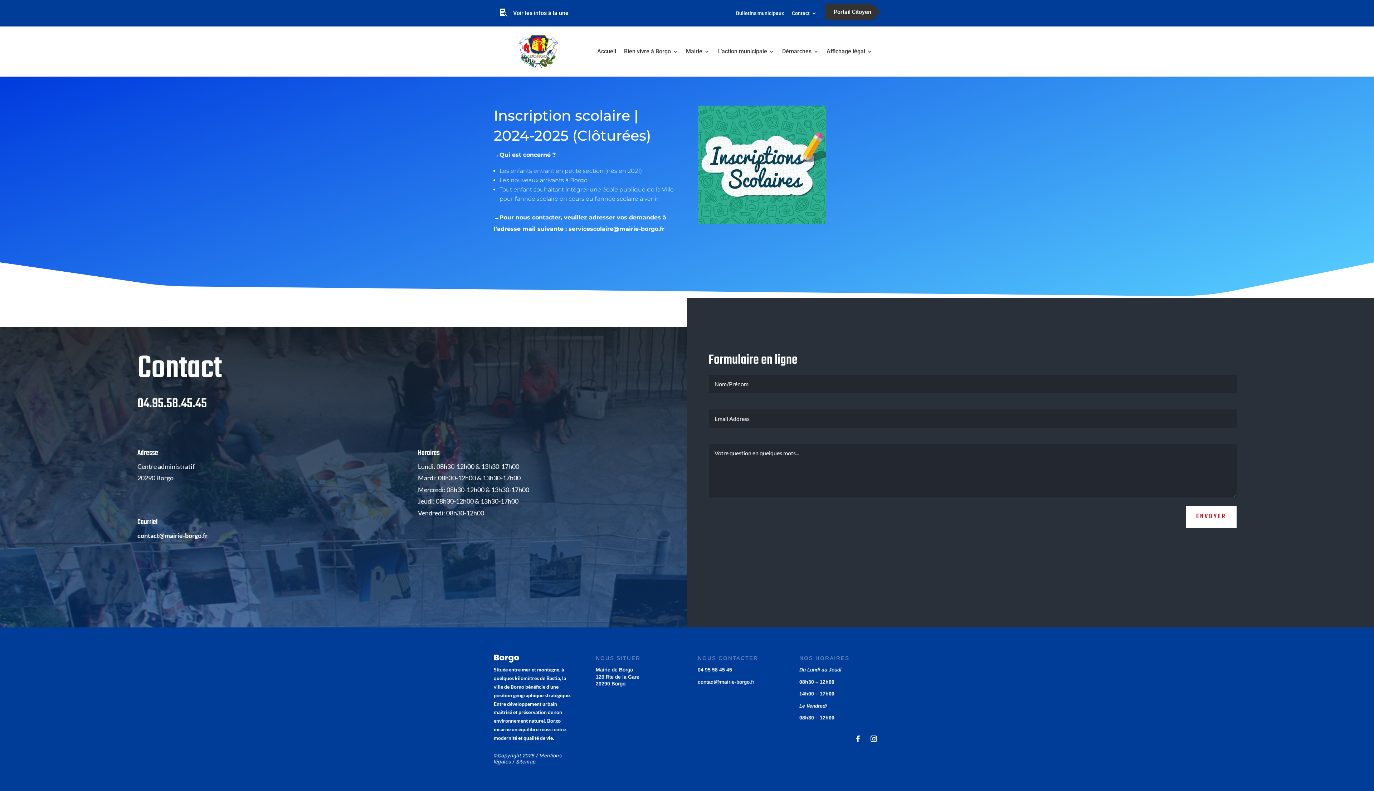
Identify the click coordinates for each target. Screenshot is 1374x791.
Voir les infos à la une (541, 13)
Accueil (606, 51)
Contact (801, 13)
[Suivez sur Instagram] (873, 738)
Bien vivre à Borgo (647, 51)
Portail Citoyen (852, 12)
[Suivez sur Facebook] (858, 738)
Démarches (797, 51)
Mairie (694, 51)
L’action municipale (742, 51)
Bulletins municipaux (760, 13)
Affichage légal (846, 51)
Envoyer (1211, 516)
